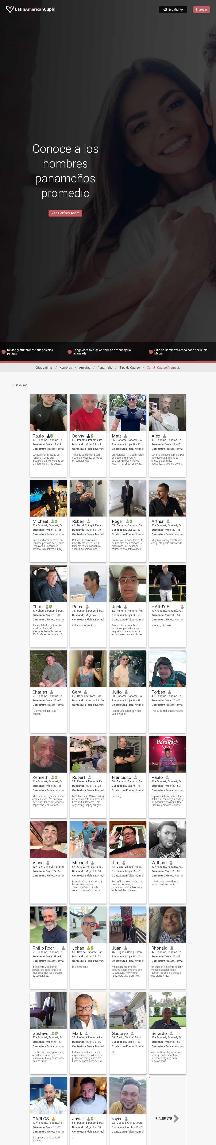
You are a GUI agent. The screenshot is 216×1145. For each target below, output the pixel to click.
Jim (115, 862)
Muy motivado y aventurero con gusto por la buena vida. (167, 542)
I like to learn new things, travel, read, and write (165, 883)
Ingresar (201, 9)
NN (114, 1052)
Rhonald (159, 948)
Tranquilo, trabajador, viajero (167, 710)
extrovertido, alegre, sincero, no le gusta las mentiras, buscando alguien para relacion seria (166, 1057)
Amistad (84, 367)
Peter (77, 606)
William (159, 862)
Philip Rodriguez (45, 948)
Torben (158, 692)
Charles (39, 692)
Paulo (38, 436)
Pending (116, 796)
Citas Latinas (44, 367)
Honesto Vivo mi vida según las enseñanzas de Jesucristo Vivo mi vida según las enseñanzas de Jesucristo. (87, 886)
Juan (116, 948)
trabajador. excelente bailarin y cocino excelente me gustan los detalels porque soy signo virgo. (167, 971)
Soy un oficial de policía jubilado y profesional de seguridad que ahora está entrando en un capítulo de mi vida (127, 630)
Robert (78, 777)
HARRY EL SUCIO (164, 606)
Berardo (159, 1033)
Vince (37, 862)
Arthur (157, 521)
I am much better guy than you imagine (127, 712)
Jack (116, 606)
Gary (76, 692)
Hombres (66, 367)
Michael (40, 521)
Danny (78, 436)
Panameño (105, 367)
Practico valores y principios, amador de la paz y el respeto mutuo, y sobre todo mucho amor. (48, 1057)
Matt (116, 436)
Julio (117, 692)
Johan (78, 948)
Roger (117, 521)
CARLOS (40, 1118)
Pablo (157, 777)
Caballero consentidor (84, 625)
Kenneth (40, 777)
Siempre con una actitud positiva (46, 1139)
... (73, 1137)
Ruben (78, 521)
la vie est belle (80, 966)
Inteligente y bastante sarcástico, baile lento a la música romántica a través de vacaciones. (47, 971)
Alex (155, 436)
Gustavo (40, 1033)
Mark (77, 1033)
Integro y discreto (161, 625)
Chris (37, 606)
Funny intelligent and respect (44, 712)
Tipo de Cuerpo (130, 367)
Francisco (121, 777)
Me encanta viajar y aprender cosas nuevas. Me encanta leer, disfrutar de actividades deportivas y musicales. (48, 801)
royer (117, 1118)
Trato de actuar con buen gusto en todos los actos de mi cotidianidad (87, 457)
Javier (78, 1118)
